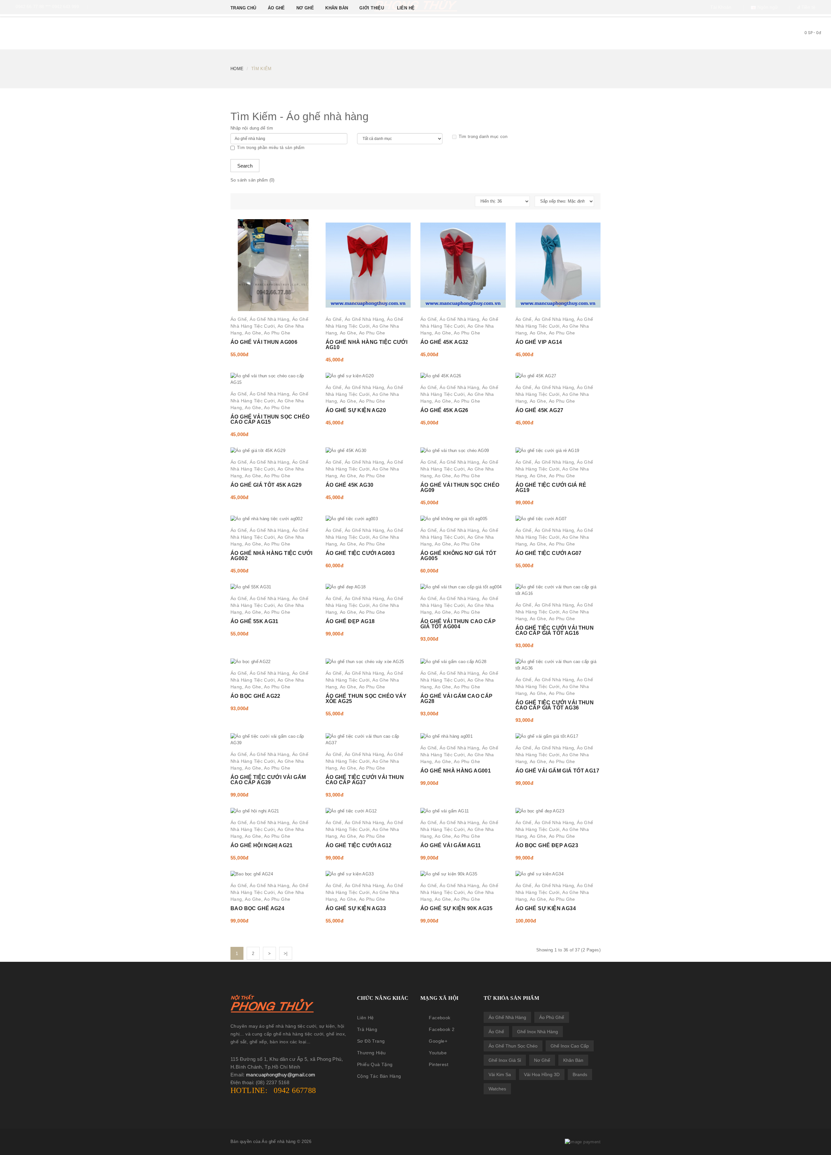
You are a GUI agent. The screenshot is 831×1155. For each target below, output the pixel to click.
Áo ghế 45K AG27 (539, 410)
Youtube (438, 1052)
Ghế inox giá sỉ (505, 1060)
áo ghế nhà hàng (269, 319)
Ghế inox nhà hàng (537, 1031)
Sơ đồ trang (371, 1041)
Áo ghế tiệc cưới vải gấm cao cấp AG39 (268, 779)
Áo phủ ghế (551, 1017)
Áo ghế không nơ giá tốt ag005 (458, 555)
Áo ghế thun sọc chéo (513, 1045)
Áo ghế (496, 1031)
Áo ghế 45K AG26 (444, 410)
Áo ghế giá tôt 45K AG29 (266, 485)
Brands (580, 1074)
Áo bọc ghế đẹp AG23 (546, 845)
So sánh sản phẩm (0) (252, 180)
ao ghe (253, 332)
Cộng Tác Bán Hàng (379, 1076)
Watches (497, 1088)
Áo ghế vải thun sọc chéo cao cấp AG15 (269, 419)
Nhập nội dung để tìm (251, 128)
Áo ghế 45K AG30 (350, 485)
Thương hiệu (371, 1052)
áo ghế (238, 319)
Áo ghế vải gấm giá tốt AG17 (557, 770)
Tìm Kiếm (261, 68)
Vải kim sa (500, 1074)
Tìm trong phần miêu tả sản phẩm (270, 147)
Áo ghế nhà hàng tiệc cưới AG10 (367, 344)
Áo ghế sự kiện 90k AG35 (456, 908)
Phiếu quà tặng (374, 1064)
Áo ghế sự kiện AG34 (545, 908)
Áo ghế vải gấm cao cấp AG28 (456, 698)
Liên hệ (365, 1017)
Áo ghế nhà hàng (507, 1017)
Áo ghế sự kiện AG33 (356, 908)
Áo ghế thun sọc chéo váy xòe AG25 (366, 698)
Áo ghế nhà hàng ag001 (455, 770)
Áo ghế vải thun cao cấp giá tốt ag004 (458, 624)
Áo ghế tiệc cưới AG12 (359, 845)
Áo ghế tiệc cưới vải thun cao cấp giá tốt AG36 (554, 705)
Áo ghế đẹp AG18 (350, 621)
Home (237, 68)
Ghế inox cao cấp (570, 1045)
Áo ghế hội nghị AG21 (261, 845)
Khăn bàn (573, 1060)
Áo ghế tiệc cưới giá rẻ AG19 (551, 487)
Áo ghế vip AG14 (538, 342)
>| (286, 953)
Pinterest (438, 1064)
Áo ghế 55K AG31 (254, 621)
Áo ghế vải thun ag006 (263, 342)
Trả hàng (367, 1029)
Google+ (438, 1041)
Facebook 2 (441, 1029)
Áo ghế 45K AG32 (444, 342)
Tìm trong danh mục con (483, 136)
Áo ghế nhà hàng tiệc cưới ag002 (271, 555)
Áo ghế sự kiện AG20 (356, 410)
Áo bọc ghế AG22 (255, 696)
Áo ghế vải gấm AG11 (450, 845)
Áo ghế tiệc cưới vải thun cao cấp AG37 (365, 779)
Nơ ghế (542, 1060)
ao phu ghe (277, 332)
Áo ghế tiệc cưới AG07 (548, 553)
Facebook (439, 1017)
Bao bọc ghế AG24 (257, 908)
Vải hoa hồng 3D (542, 1074)
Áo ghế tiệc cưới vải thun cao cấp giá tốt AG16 (554, 630)
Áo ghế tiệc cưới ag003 (360, 553)
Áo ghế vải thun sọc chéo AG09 (459, 487)
